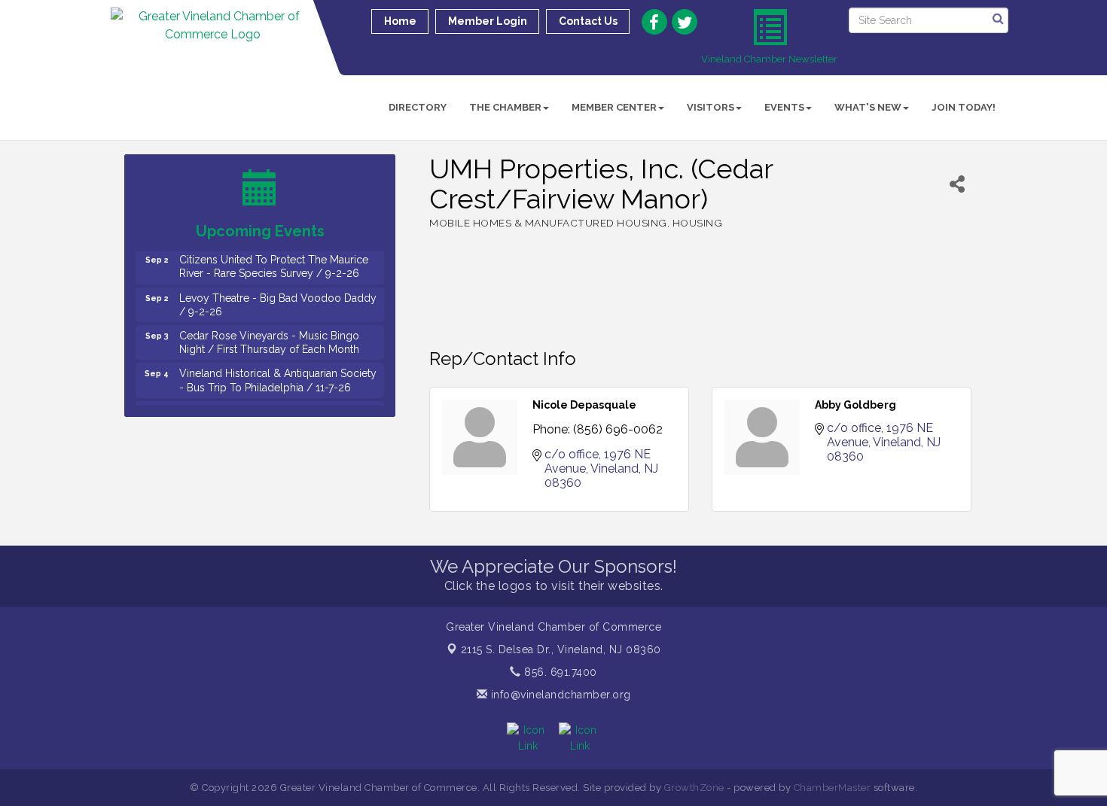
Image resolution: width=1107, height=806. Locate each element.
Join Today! (964, 107)
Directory (418, 107)
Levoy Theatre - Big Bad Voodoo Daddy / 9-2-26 (278, 298)
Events (784, 107)
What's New (867, 107)
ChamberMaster (832, 787)
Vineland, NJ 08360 (561, 649)
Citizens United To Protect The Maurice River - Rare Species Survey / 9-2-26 (273, 259)
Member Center (614, 107)
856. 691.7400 (559, 672)
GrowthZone (694, 787)
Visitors (710, 107)
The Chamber (505, 107)
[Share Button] (957, 184)
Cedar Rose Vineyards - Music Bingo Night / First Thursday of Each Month (269, 335)
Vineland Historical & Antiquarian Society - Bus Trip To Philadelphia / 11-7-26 (278, 373)
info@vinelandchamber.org (559, 695)
